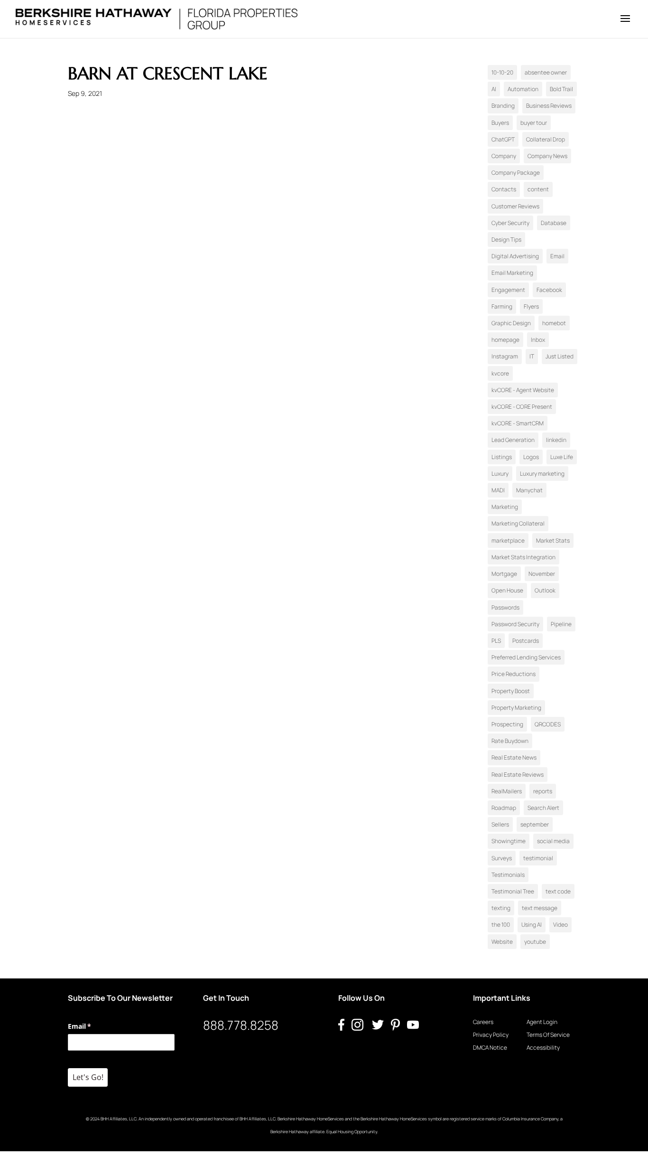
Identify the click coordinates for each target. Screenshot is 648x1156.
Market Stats (553, 540)
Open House (507, 590)
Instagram (504, 356)
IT (531, 356)
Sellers (500, 824)
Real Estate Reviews (517, 775)
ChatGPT (503, 139)
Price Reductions (513, 674)
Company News (547, 156)
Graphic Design (511, 323)
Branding (503, 106)
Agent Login (542, 1022)
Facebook (549, 290)
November (541, 574)
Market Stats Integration (523, 557)
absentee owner (546, 72)
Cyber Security (510, 223)
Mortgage (504, 574)
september (534, 824)
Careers (483, 1022)
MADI (498, 490)
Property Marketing (516, 708)
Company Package (515, 173)
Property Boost (510, 691)
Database (553, 223)
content (538, 189)
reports (542, 791)
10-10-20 (502, 72)
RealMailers (506, 791)
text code (558, 891)
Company (503, 156)
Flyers (531, 306)
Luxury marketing (542, 474)
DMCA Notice (490, 1047)
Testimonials (508, 875)
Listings (501, 457)
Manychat (529, 490)
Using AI (531, 925)
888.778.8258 (240, 1025)
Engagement (508, 290)
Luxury (500, 474)
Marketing (504, 507)
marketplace (508, 540)
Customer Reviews (515, 206)
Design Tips (506, 239)
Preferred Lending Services (526, 657)
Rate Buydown (509, 741)
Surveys (501, 858)
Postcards (525, 641)
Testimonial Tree (512, 891)
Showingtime (508, 841)
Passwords (505, 607)
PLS (496, 641)
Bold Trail (561, 89)
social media (553, 841)
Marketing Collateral (518, 523)
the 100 (500, 925)
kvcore (500, 373)
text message (539, 908)
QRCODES (548, 724)
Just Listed (560, 356)
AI (493, 89)
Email (557, 256)
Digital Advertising (515, 256)
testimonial (538, 858)
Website (502, 942)
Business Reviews (549, 106)
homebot (554, 323)
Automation (523, 89)
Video (560, 925)
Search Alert (543, 808)
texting (500, 908)
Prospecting (507, 724)
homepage (505, 340)
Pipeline (561, 624)
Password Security (515, 624)
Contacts (503, 189)
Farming (501, 306)
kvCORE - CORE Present (521, 407)
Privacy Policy (491, 1035)
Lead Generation (513, 440)
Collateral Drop (545, 139)
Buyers (500, 123)
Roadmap (503, 808)
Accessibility (543, 1047)
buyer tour (533, 123)
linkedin (556, 440)
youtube (535, 942)
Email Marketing (512, 273)
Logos (531, 457)
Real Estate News (514, 757)
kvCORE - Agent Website (522, 390)
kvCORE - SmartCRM (517, 423)
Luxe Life (561, 457)
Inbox (538, 340)
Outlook (545, 590)
